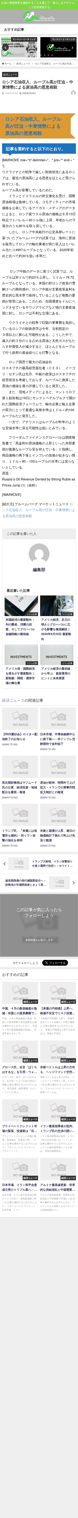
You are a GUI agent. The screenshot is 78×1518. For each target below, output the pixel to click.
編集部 (39, 569)
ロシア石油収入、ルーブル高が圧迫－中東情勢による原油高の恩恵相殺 (38, 509)
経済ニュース (10, 74)
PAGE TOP (72, 1468)
